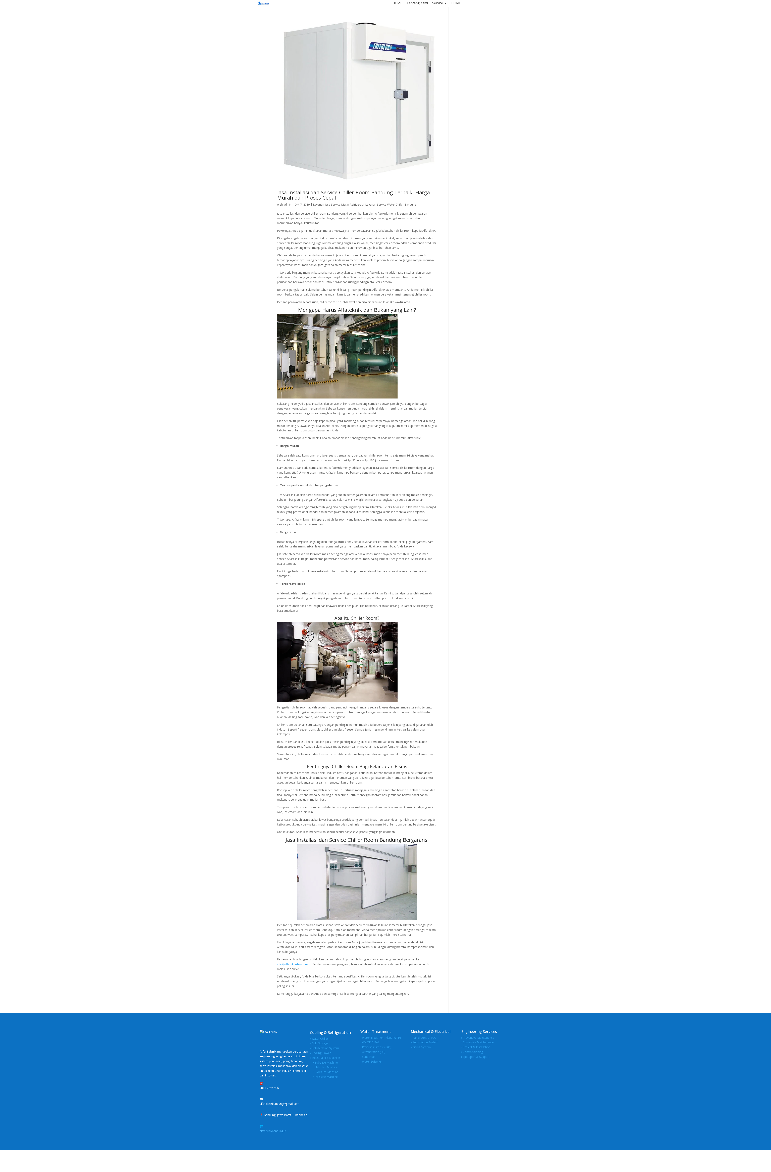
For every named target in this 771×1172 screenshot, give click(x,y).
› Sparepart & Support (475, 1057)
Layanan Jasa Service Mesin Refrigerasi (338, 204)
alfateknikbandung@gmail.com (279, 1104)
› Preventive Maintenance (477, 1038)
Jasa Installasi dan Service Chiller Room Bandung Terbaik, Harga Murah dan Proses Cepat (353, 195)
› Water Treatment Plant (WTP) (380, 1038)
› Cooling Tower (320, 1053)
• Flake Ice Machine (324, 1067)
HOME (397, 3)
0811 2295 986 (269, 1088)
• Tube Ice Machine (324, 1062)
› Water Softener (371, 1061)
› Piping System (421, 1047)
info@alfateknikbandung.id (294, 964)
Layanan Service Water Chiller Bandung (390, 204)
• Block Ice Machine (324, 1072)
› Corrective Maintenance (477, 1042)
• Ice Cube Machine (324, 1077)
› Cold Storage (319, 1043)
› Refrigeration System (324, 1048)
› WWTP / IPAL (369, 1042)
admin (288, 204)
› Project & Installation (475, 1047)
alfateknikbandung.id (273, 1131)
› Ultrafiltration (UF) (372, 1052)
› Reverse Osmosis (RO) (375, 1047)
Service (437, 3)
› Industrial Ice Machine (325, 1058)
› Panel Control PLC (423, 1038)
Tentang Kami (417, 3)
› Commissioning (472, 1052)
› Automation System (424, 1042)
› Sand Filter (368, 1057)
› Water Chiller (319, 1039)
